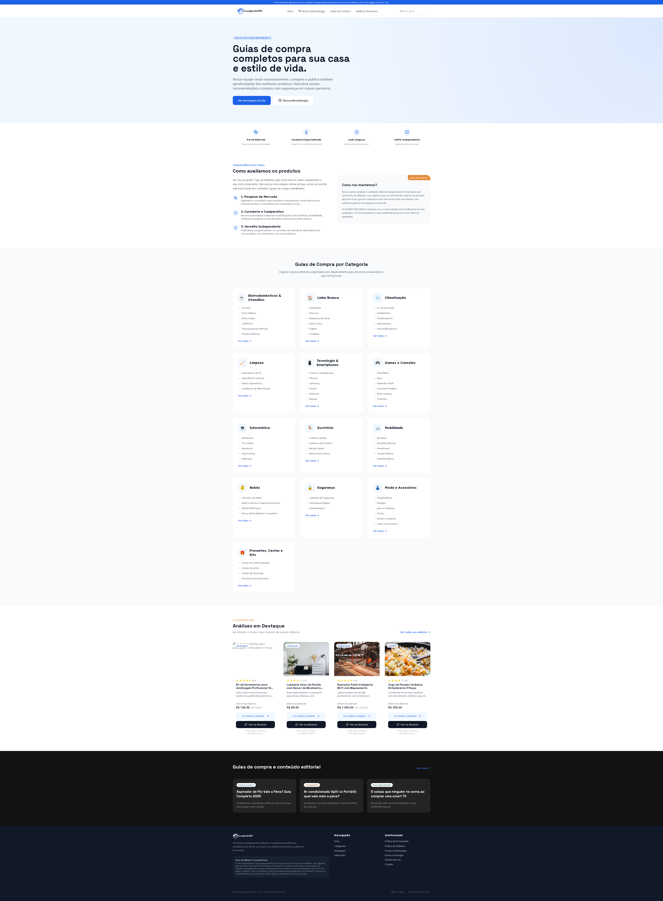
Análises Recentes (367, 11)
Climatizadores (385, 318)
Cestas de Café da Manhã (255, 562)
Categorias (340, 846)
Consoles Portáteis (387, 388)
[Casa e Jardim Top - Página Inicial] (250, 11)
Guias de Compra (340, 11)
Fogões (313, 328)
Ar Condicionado (385, 307)
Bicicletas (382, 437)
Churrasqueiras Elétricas (255, 328)
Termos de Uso (393, 859)
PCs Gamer (248, 443)
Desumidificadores (387, 328)
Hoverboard (383, 448)
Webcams (247, 458)
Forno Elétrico (249, 313)
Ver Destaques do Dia (252, 100)
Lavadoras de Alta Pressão (256, 388)
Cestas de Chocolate (252, 573)
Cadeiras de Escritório (320, 443)
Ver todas (243, 341)
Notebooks (247, 437)
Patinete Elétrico (385, 458)
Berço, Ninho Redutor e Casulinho (259, 513)
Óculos (380, 513)
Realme (313, 398)
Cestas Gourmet (250, 568)
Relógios (381, 503)
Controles (382, 398)
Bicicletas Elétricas (386, 443)
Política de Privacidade (397, 841)
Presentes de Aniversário (255, 578)
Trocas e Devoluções (396, 850)
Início (290, 11)
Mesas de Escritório (319, 453)
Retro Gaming (384, 393)
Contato (389, 864)
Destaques (340, 850)
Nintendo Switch (385, 383)
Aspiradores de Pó (251, 372)
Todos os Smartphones (321, 372)
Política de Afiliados (395, 846)
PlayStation (383, 372)
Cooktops (314, 333)
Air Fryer (246, 307)
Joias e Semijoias (386, 508)
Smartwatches (384, 497)
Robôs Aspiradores (252, 383)
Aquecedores (384, 323)
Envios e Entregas (394, 855)
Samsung (314, 383)
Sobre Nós (339, 855)
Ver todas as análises (413, 632)
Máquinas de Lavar (319, 318)
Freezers (314, 313)
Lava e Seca (315, 323)
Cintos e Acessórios (387, 523)
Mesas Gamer (316, 448)
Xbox (379, 378)
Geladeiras (315, 307)
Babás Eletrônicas (251, 508)
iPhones (313, 378)
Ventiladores (384, 313)
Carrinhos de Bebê (252, 497)
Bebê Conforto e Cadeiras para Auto (261, 503)
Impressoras (248, 453)
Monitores (247, 448)
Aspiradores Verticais (253, 378)
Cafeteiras (247, 323)
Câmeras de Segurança (321, 497)
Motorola (314, 393)
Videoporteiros (317, 508)
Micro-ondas (248, 318)
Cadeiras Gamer (318, 437)
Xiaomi (313, 388)
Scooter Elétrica (385, 453)
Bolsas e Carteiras (386, 518)
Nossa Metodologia (313, 11)
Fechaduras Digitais (319, 503)
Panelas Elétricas (251, 333)
